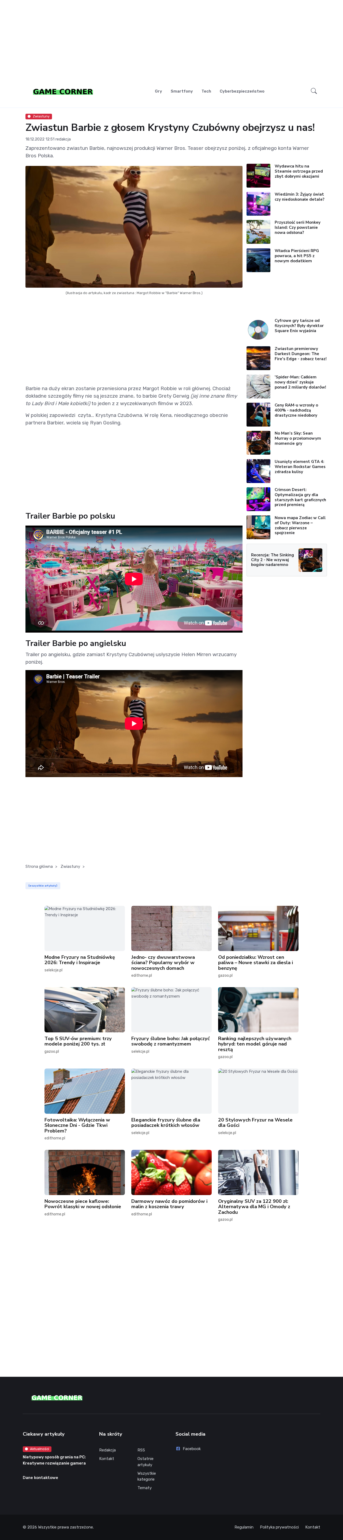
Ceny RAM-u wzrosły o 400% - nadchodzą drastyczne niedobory (296, 410)
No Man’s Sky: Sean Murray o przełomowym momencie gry (298, 438)
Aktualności (39, 1449)
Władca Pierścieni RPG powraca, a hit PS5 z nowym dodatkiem (297, 256)
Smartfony (182, 91)
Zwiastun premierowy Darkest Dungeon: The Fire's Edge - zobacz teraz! (301, 354)
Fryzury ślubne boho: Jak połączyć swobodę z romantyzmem (170, 1041)
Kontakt (106, 1458)
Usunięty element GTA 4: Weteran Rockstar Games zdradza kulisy (300, 466)
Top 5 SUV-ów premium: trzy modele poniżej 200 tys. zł (78, 1041)
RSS (141, 1450)
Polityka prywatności (279, 1527)
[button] (314, 91)
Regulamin (243, 1527)
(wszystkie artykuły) (43, 885)
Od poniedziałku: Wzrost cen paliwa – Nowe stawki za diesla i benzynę (255, 962)
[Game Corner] (63, 91)
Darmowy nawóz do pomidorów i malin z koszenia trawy (169, 1203)
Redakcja (107, 1450)
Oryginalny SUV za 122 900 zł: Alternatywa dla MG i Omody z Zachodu (254, 1206)
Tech (206, 91)
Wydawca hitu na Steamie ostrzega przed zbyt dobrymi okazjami (299, 171)
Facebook (192, 1448)
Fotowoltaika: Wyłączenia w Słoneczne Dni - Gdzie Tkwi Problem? (77, 1125)
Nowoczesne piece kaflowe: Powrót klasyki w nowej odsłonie (82, 1203)
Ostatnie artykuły (145, 1461)
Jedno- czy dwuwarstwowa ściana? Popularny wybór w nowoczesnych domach (163, 962)
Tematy (144, 1487)
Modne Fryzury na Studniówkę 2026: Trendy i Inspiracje (79, 960)
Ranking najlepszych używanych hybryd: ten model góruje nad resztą (254, 1044)
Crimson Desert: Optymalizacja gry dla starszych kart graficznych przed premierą (300, 497)
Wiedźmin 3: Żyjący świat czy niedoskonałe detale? (300, 197)
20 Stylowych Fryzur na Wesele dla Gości (255, 1122)
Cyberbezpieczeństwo (242, 91)
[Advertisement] (171, 41)
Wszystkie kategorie (146, 1476)
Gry (158, 91)
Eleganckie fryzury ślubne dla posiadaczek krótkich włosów (165, 1122)
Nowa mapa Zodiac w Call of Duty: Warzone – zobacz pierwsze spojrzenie (300, 525)
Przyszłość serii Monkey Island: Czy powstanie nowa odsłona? (297, 227)
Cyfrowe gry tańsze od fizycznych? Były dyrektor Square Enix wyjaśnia (299, 325)
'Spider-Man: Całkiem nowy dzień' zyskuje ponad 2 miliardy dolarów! (300, 382)
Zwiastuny (41, 116)
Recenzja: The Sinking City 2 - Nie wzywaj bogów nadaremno (272, 559)
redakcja (63, 139)
